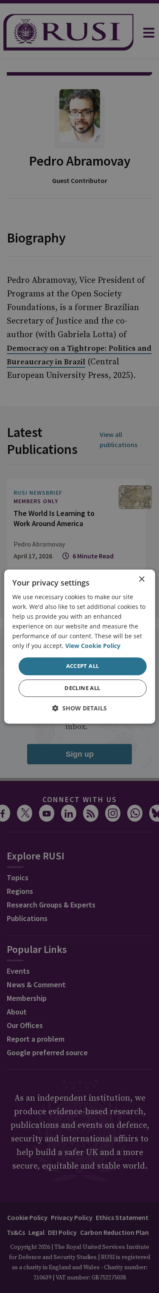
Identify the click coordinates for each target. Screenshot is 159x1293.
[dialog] (79, 646)
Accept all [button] (82, 666)
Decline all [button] (82, 688)
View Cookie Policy (92, 646)
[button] (79, 708)
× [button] (141, 579)
